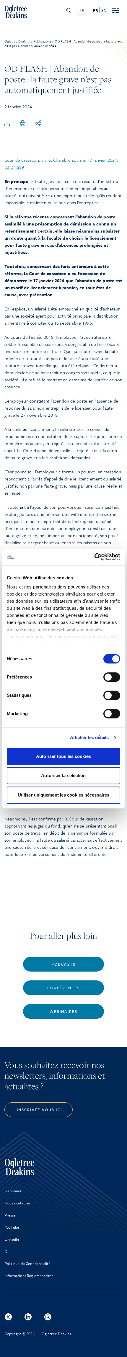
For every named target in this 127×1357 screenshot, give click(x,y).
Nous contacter (17, 1203)
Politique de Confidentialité (28, 1263)
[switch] (111, 677)
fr (95, 10)
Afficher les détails (89, 737)
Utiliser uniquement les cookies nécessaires (63, 794)
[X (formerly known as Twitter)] (8, 1316)
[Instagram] (47, 1316)
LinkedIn (12, 1239)
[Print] (22, 123)
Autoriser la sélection (63, 775)
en (103, 10)
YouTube (12, 1227)
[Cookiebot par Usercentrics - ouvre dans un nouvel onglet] (94, 557)
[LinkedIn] (28, 1316)
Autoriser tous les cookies (63, 756)
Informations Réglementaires (29, 1275)
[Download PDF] (7, 123)
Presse (10, 1215)
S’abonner (13, 1191)
